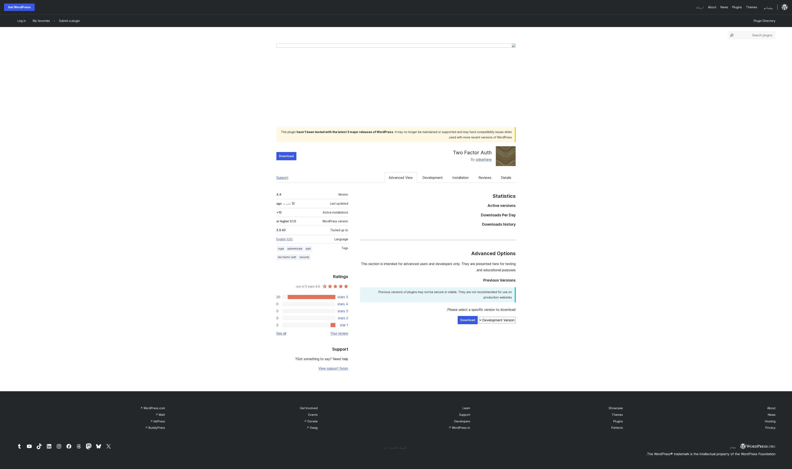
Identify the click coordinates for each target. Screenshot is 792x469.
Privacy (770, 427)
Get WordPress (19, 7)
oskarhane (484, 159)
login (281, 248)
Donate (311, 421)
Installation (460, 178)
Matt (160, 414)
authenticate (294, 248)
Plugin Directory (765, 20)
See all (281, 333)
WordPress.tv (459, 427)
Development (432, 178)
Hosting (770, 421)
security (304, 257)
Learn (466, 408)
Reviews (484, 178)
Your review (339, 333)
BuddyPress (155, 427)
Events (313, 414)
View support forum (333, 368)
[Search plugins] (732, 35)
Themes (617, 414)
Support (282, 178)
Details (506, 178)
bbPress (157, 421)
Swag (312, 427)
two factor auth (287, 257)
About (771, 408)
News (772, 414)
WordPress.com (152, 408)
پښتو (733, 447)
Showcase (616, 408)
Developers (462, 421)
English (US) (284, 239)
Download (286, 156)
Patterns (617, 427)
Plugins (618, 421)
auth (308, 248)
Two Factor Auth (472, 153)
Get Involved (309, 408)
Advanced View (401, 178)
